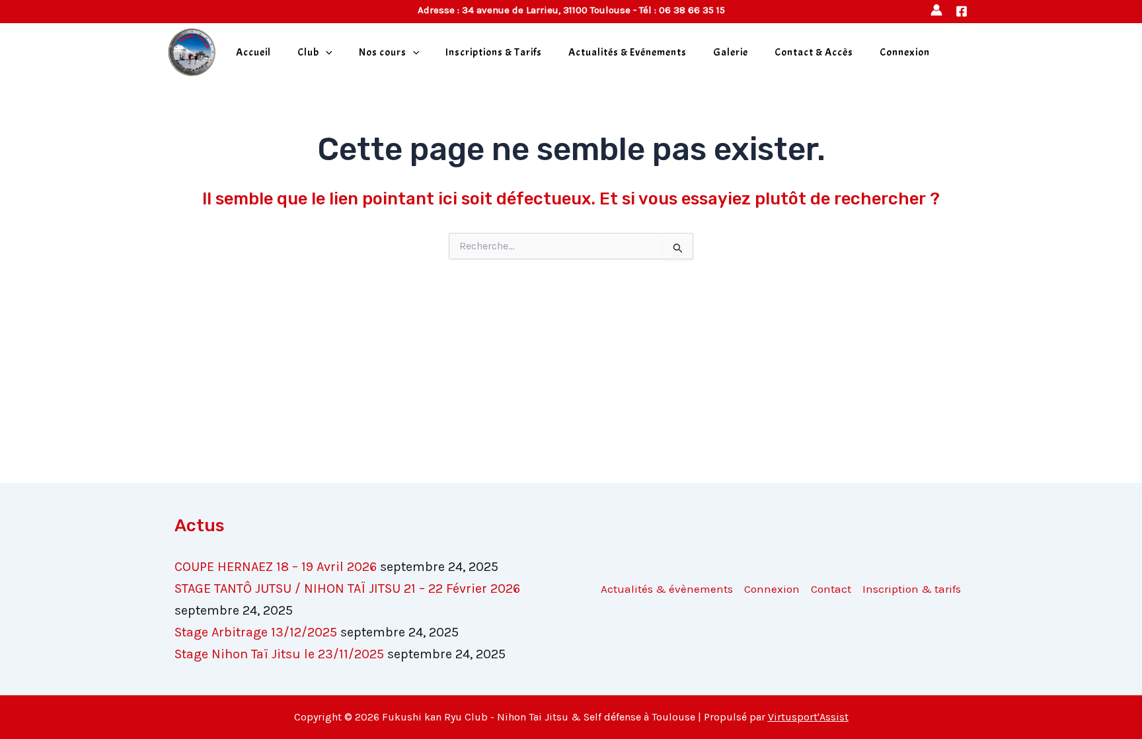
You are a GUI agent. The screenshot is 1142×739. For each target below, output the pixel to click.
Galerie (730, 52)
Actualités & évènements (667, 588)
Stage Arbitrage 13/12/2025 (255, 632)
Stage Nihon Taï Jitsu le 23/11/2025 (279, 654)
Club (308, 52)
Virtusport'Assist (808, 717)
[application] (325, 52)
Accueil (253, 52)
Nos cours (382, 52)
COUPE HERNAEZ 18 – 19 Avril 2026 (275, 566)
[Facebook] (962, 11)
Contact (831, 588)
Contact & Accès (814, 52)
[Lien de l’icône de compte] (936, 10)
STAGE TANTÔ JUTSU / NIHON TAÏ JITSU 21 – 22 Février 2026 (347, 588)
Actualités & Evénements (627, 52)
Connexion (905, 52)
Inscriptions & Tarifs (493, 52)
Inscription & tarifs (911, 588)
